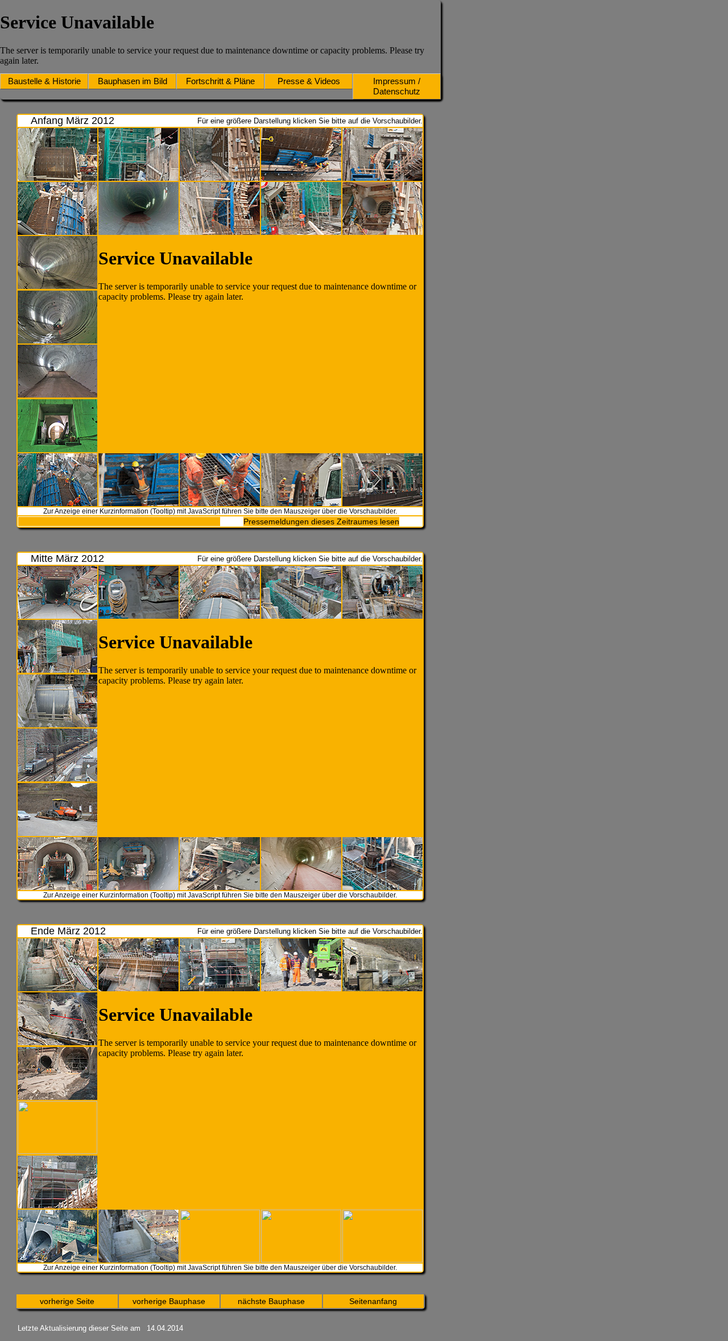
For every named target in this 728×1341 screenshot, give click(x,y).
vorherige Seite (67, 1301)
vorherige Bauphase (169, 1301)
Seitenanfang (373, 1301)
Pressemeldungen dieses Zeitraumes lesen (321, 521)
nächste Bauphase (271, 1301)
